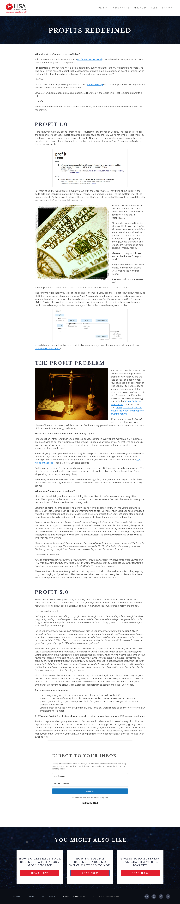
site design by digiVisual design (106, 896)
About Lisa (140, 8)
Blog (154, 8)
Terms (31, 896)
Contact (167, 8)
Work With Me (121, 8)
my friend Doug (95, 84)
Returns (16, 896)
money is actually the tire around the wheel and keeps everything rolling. (128, 410)
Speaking (103, 8)
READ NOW (39, 873)
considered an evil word (47, 348)
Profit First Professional (89, 59)
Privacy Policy (48, 896)
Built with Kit (90, 803)
